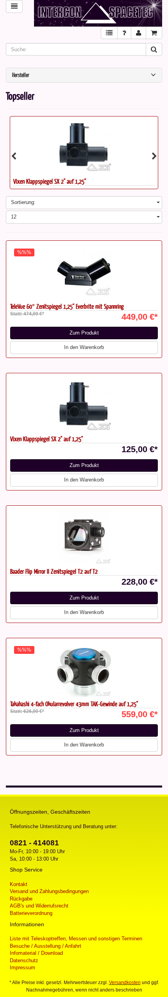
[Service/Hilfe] (124, 33)
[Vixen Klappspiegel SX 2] (84, 404)
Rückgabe (21, 899)
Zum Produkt (84, 333)
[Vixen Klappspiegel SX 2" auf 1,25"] (84, 145)
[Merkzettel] (109, 33)
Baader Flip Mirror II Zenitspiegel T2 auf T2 (54, 571)
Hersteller (20, 75)
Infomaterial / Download (36, 953)
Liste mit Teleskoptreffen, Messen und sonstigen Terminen (76, 939)
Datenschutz (24, 960)
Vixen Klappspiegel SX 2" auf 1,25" (49, 181)
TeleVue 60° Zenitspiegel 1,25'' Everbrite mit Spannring (67, 306)
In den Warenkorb (84, 347)
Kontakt (18, 884)
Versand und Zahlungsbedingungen (49, 891)
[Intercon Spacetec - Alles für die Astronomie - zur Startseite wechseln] (98, 13)
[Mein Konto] (138, 33)
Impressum (22, 967)
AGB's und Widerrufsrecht (39, 906)
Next (154, 156)
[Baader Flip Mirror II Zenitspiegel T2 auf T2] (84, 537)
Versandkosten (125, 982)
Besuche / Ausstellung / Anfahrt (45, 946)
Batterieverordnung (31, 913)
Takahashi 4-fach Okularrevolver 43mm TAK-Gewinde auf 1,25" (74, 704)
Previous (14, 156)
